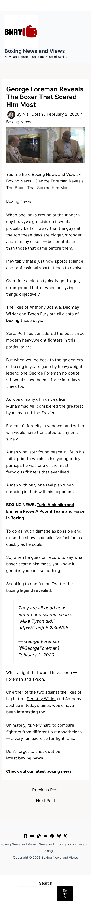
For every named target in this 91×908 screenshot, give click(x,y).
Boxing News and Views (34, 51)
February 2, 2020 (36, 654)
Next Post (45, 800)
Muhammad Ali (20, 406)
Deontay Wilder (41, 698)
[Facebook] (26, 836)
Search (45, 883)
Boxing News (18, 121)
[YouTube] (32, 836)
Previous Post (45, 790)
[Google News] (45, 836)
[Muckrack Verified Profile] (39, 836)
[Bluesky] (59, 836)
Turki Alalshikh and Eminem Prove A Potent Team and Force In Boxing (45, 511)
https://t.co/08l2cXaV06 (43, 627)
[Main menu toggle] (81, 37)
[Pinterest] (52, 836)
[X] (65, 836)
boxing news (59, 771)
